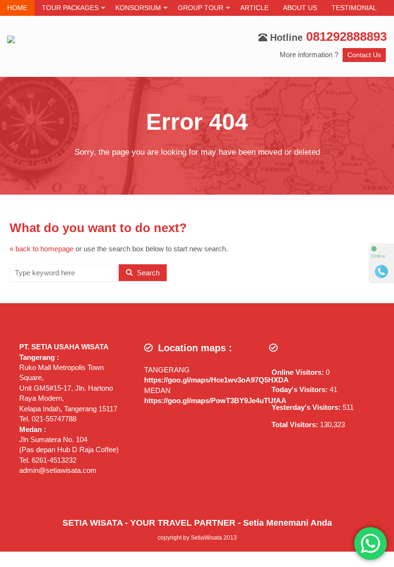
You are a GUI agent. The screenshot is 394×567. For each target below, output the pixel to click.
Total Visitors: (295, 424)
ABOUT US (300, 8)
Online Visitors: (298, 372)
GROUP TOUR (200, 8)
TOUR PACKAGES (70, 8)
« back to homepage (42, 249)
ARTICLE (254, 8)
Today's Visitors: (300, 389)
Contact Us (364, 55)
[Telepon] (381, 271)
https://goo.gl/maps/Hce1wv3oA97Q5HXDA (216, 380)
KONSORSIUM (138, 8)
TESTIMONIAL (354, 8)
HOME (17, 8)
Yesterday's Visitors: (307, 407)
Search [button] (147, 273)
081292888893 (346, 36)
